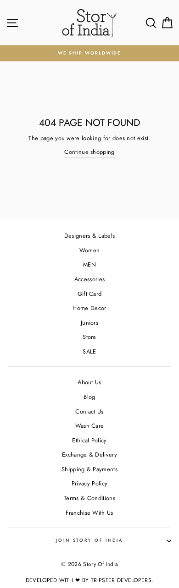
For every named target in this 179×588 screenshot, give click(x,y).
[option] (89, 53)
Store (89, 336)
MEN (89, 264)
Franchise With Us (89, 512)
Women (89, 250)
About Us (89, 382)
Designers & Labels (89, 235)
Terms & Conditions (89, 498)
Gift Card (90, 293)
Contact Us (89, 411)
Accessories (89, 279)
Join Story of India (89, 540)
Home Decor (89, 308)
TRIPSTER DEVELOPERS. (122, 580)
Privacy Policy (89, 483)
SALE (89, 351)
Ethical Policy (89, 440)
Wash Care (89, 425)
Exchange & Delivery (89, 454)
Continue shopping (89, 151)
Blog (89, 396)
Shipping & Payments (89, 469)
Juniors (89, 322)
